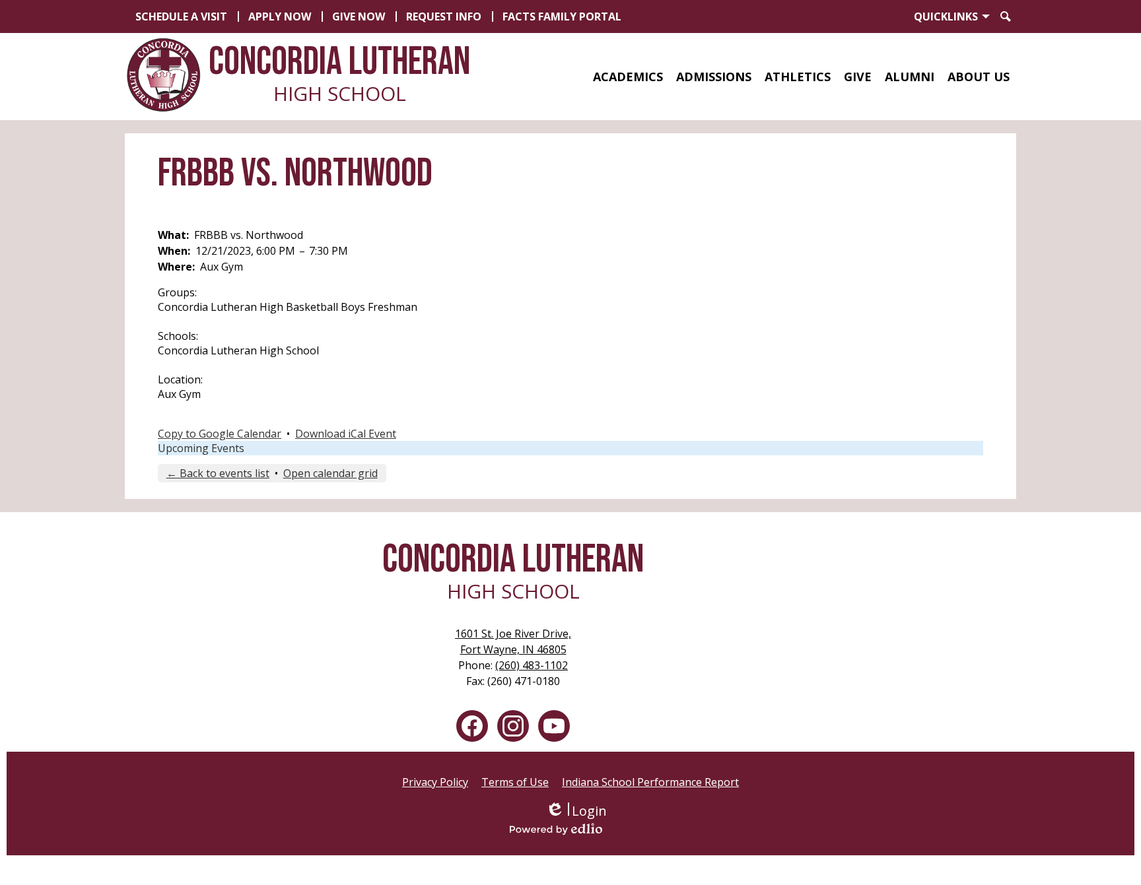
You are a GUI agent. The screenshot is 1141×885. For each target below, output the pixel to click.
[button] (628, 76)
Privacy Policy (435, 782)
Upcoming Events (201, 448)
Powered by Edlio (576, 829)
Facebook (472, 726)
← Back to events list (217, 473)
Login (576, 811)
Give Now (358, 16)
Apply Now (279, 16)
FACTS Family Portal (561, 16)
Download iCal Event (345, 433)
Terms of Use (515, 782)
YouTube (554, 726)
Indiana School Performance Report (650, 782)
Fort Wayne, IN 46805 (513, 641)
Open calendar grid (330, 473)
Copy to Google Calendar (219, 433)
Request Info (443, 16)
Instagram (513, 726)
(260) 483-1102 (531, 665)
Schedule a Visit (181, 16)
